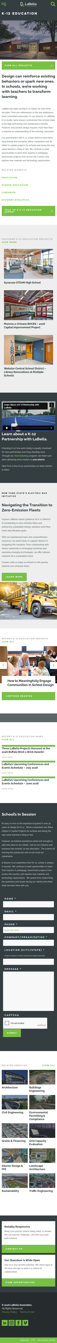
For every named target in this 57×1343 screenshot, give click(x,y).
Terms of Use (27, 1312)
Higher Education (15, 185)
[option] (28, 673)
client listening (21, 456)
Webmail (24, 1340)
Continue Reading (19, 696)
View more (9, 242)
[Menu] (3, 4)
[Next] (52, 665)
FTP (33, 1340)
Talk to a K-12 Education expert (23, 211)
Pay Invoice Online (46, 1340)
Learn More (14, 577)
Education (9, 177)
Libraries (9, 192)
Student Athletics (15, 200)
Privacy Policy (9, 1312)
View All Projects (18, 65)
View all (8, 641)
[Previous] (4, 665)
